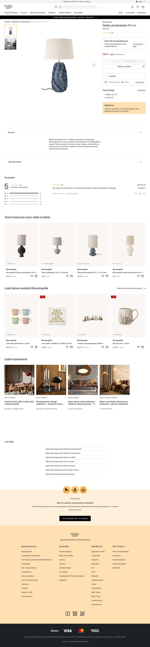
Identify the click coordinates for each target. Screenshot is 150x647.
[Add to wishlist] (32, 276)
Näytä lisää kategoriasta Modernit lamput (60, 466)
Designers (95, 560)
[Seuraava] (94, 65)
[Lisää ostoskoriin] (36, 276)
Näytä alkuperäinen (72, 193)
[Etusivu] (8, 7)
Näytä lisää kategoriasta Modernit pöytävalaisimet (64, 449)
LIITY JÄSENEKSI (70, 1)
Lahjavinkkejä (96, 588)
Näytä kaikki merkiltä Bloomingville (129, 288)
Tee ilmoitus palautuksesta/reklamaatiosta (36, 560)
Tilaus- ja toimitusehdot (29, 580)
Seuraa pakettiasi (27, 576)
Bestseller (95, 576)
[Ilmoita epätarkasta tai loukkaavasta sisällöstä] (144, 193)
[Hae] (56, 7)
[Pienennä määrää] (104, 61)
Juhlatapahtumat (97, 580)
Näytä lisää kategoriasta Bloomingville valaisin (62, 470)
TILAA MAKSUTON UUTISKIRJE (75, 518)
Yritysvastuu (116, 556)
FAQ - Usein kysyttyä (28, 568)
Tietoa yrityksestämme (120, 551)
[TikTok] (82, 613)
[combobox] (141, 1)
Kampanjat (141, 13)
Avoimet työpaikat (118, 560)
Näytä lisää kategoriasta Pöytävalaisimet (60, 474)
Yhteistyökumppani (119, 564)
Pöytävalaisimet (25, 22)
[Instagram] (75, 613)
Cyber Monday (96, 600)
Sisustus (24, 13)
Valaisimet (15, 22)
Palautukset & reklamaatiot (30, 556)
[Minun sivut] (132, 7)
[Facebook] (67, 613)
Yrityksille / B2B (26, 592)
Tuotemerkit (130, 13)
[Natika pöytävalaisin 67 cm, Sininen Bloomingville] (59, 65)
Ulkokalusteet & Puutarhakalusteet (71, 576)
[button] (108, 33)
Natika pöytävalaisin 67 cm (40, 22)
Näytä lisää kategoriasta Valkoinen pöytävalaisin (63, 453)
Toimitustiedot (26, 572)
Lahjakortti (62, 580)
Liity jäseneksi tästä (138, 45)
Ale (92, 568)
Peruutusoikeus (27, 596)
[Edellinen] (24, 65)
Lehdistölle (116, 568)
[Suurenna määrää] (110, 61)
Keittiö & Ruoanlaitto (38, 13)
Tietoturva (25, 584)
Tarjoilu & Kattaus (11, 13)
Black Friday (95, 596)
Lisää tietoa (140, 82)
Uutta (121, 13)
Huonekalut (78, 13)
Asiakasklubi (25, 564)
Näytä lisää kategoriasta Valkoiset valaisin (61, 457)
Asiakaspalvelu (26, 551)
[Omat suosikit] (137, 7)
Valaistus (51, 13)
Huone (93, 584)
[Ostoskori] (143, 7)
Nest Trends (95, 592)
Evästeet (24, 588)
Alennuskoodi (96, 604)
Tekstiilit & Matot (64, 13)
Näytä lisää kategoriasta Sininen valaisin (60, 461)
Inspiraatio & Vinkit (98, 551)
